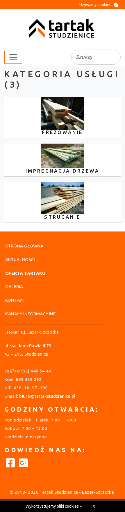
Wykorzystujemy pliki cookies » (54, 506)
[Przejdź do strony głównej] (62, 28)
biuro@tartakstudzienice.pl (47, 396)
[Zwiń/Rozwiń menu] (13, 57)
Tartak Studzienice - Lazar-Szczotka (77, 492)
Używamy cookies (95, 4)
